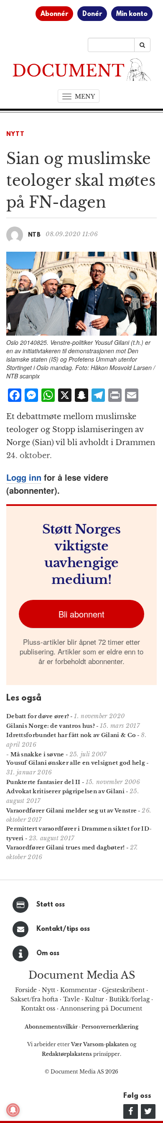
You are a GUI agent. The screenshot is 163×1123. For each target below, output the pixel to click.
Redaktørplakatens (67, 1054)
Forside (26, 990)
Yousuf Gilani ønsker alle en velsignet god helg (75, 762)
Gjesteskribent (123, 990)
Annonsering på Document (101, 1008)
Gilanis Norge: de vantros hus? (50, 726)
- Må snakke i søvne (35, 754)
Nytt (15, 134)
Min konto (132, 14)
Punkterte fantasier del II (43, 782)
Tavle (71, 999)
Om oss (47, 953)
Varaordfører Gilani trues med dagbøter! (65, 847)
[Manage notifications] (13, 1110)
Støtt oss (50, 905)
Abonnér (54, 14)
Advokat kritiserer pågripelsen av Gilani (65, 791)
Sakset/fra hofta (34, 999)
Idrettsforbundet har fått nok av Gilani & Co (71, 735)
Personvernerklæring (110, 1027)
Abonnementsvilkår (52, 1027)
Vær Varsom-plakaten (100, 1044)
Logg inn (23, 477)
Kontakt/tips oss (63, 929)
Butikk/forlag (129, 999)
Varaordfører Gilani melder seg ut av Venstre (71, 810)
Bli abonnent (81, 614)
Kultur (94, 999)
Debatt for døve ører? (37, 716)
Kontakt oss (38, 1008)
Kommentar (78, 990)
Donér (92, 14)
